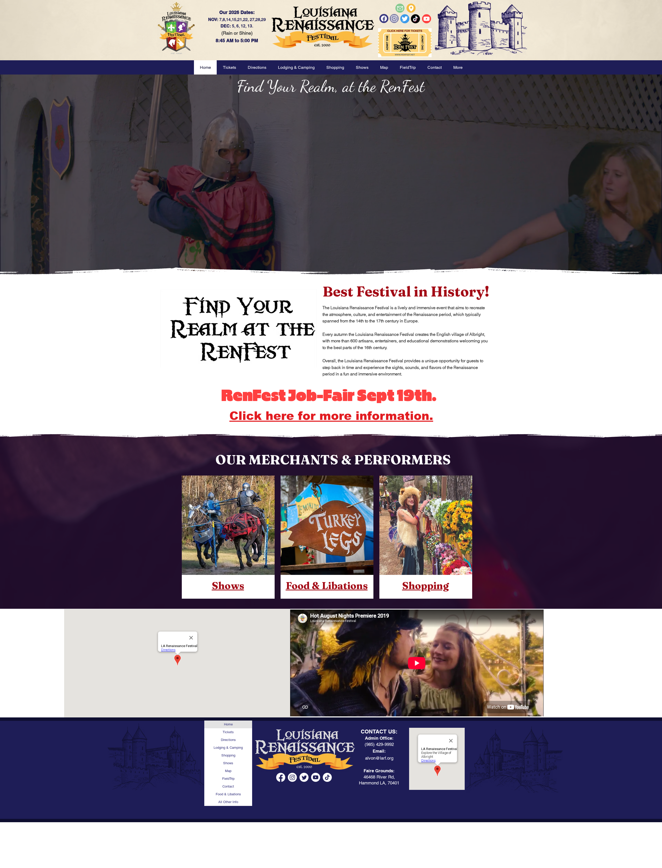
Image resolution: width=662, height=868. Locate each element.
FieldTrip (228, 779)
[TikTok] (327, 777)
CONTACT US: (379, 731)
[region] (228, 537)
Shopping (228, 755)
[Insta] (394, 18)
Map (228, 771)
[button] (362, 67)
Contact (228, 786)
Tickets (228, 732)
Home (228, 724)
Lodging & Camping (228, 748)
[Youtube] (426, 18)
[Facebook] (383, 18)
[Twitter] (404, 18)
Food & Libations (228, 794)
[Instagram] (292, 777)
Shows (228, 763)
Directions (228, 740)
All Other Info (228, 802)
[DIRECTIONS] (411, 8)
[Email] (399, 8)
